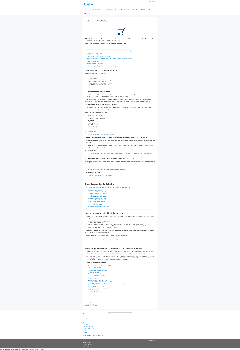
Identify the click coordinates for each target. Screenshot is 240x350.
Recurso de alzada (93, 278)
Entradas (84, 320)
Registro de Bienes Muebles (122, 9)
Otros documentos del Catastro (95, 63)
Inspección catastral (93, 289)
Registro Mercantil (108, 9)
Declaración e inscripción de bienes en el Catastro (100, 265)
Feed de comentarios (87, 344)
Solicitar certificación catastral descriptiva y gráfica (101, 134)
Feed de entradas (86, 342)
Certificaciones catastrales (93, 54)
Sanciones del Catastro (94, 291)
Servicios (84, 315)
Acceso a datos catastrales (95, 273)
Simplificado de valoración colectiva (97, 283)
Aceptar (42, 349)
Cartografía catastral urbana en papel (97, 193)
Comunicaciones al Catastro (95, 267)
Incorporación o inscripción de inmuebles (97, 65)
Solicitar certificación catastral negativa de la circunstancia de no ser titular (107, 169)
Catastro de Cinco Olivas (91, 305)
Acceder (84, 340)
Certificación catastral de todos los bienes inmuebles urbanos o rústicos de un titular (110, 58)
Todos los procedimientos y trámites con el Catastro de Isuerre (102, 66)
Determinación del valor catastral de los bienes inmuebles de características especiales (110, 285)
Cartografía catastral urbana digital (97, 195)
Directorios (85, 319)
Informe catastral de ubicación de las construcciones (101, 191)
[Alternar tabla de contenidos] (130, 51)
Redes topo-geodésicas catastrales (97, 201)
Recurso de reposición (93, 272)
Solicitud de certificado (94, 277)
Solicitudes (91, 269)
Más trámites (87, 13)
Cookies (84, 330)
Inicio (85, 9)
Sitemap (84, 332)
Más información (35, 349)
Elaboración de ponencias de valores (97, 280)
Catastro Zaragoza (90, 302)
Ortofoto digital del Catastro (95, 204)
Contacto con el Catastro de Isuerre (95, 53)
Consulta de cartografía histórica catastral (98, 206)
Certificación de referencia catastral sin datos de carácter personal (105, 177)
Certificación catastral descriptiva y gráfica (100, 56)
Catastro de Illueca (90, 304)
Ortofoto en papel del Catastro (96, 203)
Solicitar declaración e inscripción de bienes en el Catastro (104, 240)
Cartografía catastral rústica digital (97, 198)
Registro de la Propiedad (95, 9)
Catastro (143, 9)
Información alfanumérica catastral (97, 199)
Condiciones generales (88, 328)
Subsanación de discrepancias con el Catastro (100, 270)
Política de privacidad (87, 326)
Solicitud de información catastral (96, 275)
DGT (149, 9)
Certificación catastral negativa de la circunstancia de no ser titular (106, 60)
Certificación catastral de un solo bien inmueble (100, 175)
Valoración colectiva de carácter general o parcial (100, 281)
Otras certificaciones (94, 61)
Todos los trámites (87, 317)
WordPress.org (85, 346)
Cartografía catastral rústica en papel (97, 196)
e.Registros (87, 4)
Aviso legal (156, 1)
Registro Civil (135, 9)
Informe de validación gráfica (95, 190)
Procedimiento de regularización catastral (98, 288)
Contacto (151, 1)
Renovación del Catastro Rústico (96, 286)
